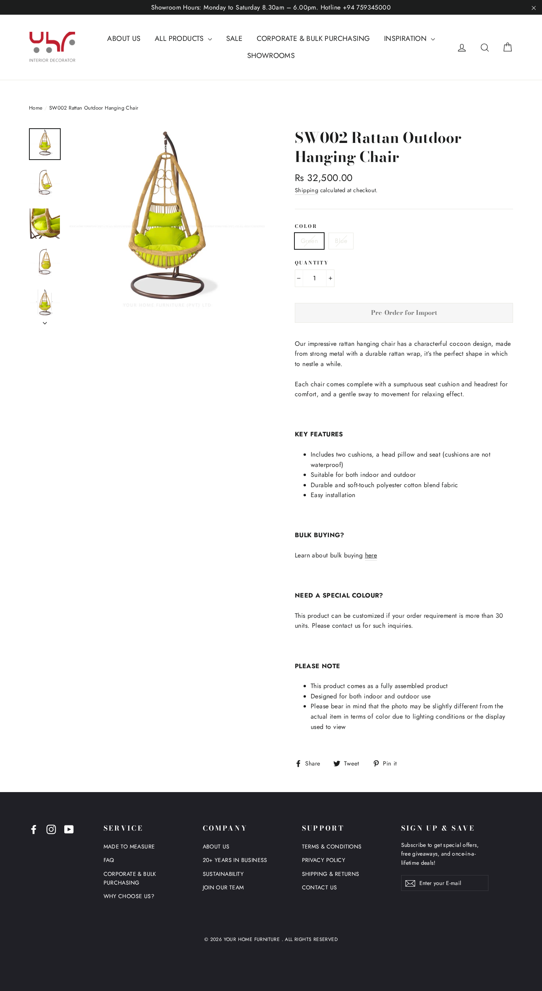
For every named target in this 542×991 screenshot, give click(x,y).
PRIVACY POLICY (324, 860)
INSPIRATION (406, 38)
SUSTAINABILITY (223, 874)
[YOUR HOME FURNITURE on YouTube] (69, 829)
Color (306, 226)
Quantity (312, 263)
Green (309, 240)
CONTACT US (319, 887)
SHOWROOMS (271, 55)
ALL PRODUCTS (180, 38)
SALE (234, 38)
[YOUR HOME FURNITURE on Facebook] (33, 829)
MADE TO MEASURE (129, 846)
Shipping (306, 190)
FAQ (109, 860)
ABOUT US (123, 38)
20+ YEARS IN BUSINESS (235, 860)
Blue (341, 240)
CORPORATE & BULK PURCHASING (313, 38)
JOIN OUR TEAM (223, 887)
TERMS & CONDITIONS (332, 846)
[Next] (45, 321)
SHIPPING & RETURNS (330, 874)
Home (36, 108)
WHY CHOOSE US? (129, 896)
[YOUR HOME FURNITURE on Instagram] (51, 829)
